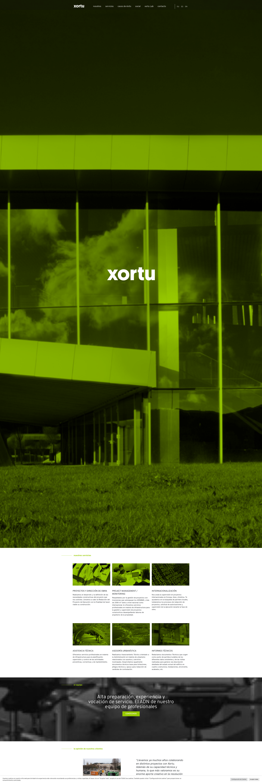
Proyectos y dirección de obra (90, 591)
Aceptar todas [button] (254, 779)
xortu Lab (149, 6)
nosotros (97, 6)
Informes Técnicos (162, 651)
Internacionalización (164, 591)
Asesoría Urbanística (124, 651)
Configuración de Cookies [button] (239, 779)
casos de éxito (124, 6)
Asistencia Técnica (83, 651)
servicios (109, 6)
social (138, 6)
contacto (162, 6)
